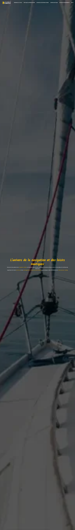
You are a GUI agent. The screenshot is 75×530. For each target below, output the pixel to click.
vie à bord (18, 270)
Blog (72, 2)
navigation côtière (23, 267)
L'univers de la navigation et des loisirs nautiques (37, 262)
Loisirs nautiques (54, 2)
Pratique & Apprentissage (29, 2)
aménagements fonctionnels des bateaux (32, 270)
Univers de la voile (18, 2)
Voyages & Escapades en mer (43, 2)
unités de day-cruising (63, 270)
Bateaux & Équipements (64, 2)
